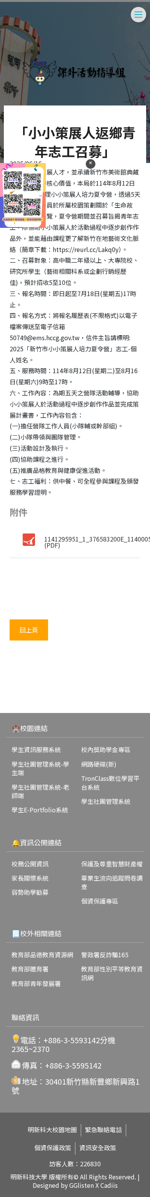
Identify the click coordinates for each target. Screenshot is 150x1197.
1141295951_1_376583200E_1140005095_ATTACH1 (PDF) (92, 542)
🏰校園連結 (30, 728)
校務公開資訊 (30, 863)
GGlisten (81, 1185)
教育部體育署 (30, 968)
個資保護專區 (99, 901)
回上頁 (29, 629)
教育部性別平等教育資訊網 (112, 973)
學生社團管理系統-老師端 (40, 791)
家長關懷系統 (30, 878)
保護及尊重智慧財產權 (112, 863)
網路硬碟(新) (99, 764)
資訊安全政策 (97, 1147)
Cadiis (109, 1185)
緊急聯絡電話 (103, 1129)
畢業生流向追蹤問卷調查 (112, 882)
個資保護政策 (52, 1147)
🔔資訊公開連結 (37, 842)
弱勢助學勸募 (30, 892)
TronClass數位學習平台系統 (110, 782)
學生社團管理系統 (105, 801)
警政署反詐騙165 (104, 954)
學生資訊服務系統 (36, 749)
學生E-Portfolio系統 (40, 809)
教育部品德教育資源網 (42, 954)
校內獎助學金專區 (105, 749)
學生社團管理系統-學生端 (40, 768)
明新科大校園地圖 (52, 1129)
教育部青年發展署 (36, 983)
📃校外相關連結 (37, 933)
